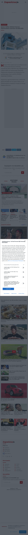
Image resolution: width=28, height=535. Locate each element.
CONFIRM (8, 288)
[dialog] (14, 267)
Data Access (14, 293)
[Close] (25, 241)
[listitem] (14, 264)
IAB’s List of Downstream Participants (15, 260)
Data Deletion (6, 293)
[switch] (23, 267)
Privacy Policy (21, 293)
